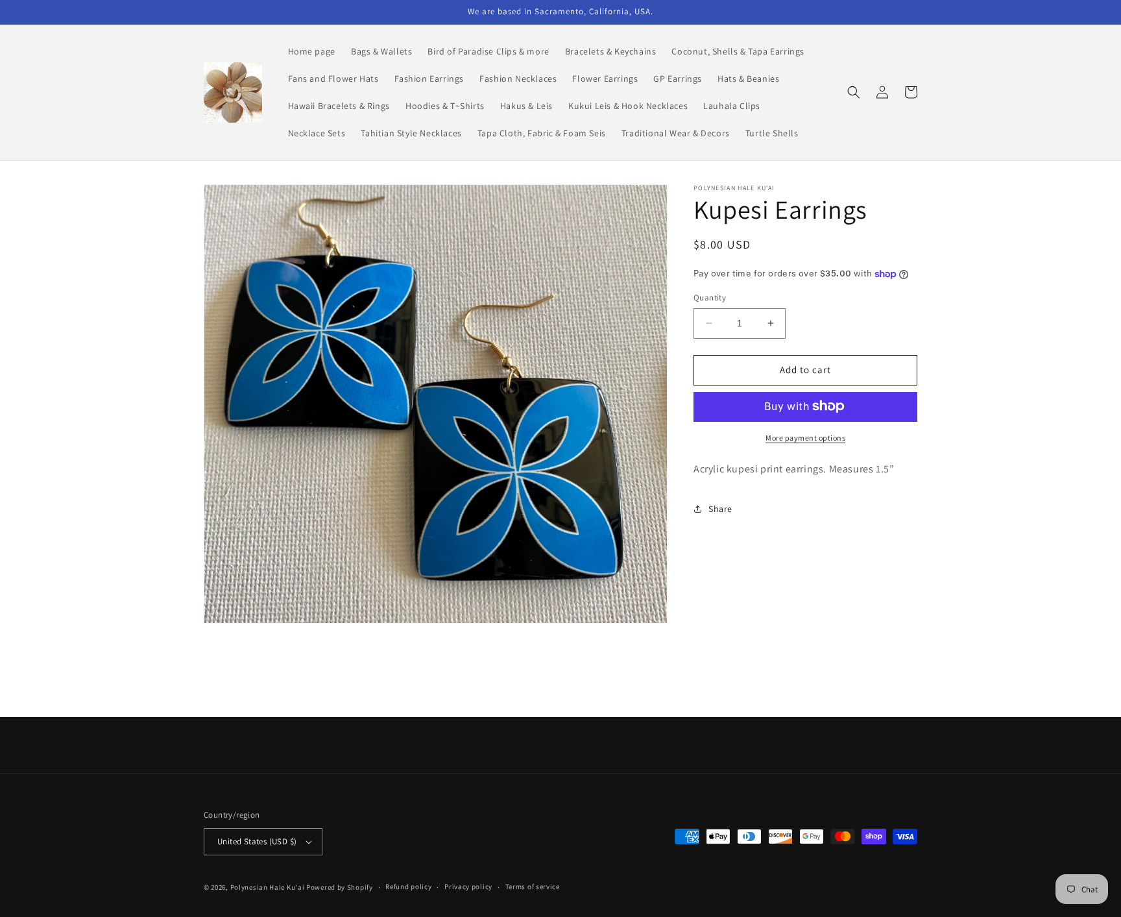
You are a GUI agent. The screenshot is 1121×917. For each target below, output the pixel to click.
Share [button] (720, 509)
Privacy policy (468, 886)
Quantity (709, 297)
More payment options (805, 437)
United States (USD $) (256, 841)
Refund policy (408, 886)
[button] (853, 92)
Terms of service (532, 886)
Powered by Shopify (339, 887)
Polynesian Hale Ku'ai (267, 887)
